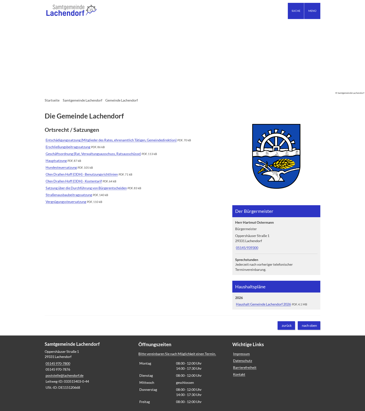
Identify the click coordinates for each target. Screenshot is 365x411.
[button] (276, 156)
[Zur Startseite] (112, 11)
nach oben (309, 325)
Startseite (52, 100)
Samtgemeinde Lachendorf (82, 100)
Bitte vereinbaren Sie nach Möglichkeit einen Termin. (177, 354)
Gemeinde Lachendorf (121, 100)
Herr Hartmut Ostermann (254, 222)
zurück (287, 325)
